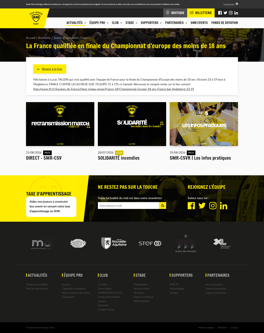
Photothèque (177, 288)
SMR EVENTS (199, 22)
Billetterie (222, 327)
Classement (68, 296)
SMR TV (174, 284)
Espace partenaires (216, 292)
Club (84, 38)
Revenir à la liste (52, 69)
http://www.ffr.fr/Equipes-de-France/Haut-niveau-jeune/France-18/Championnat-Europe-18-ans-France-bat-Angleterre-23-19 (113, 89)
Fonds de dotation (224, 22)
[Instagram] (231, 12)
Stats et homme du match (76, 292)
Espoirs (102, 301)
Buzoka (174, 292)
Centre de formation (109, 296)
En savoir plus (229, 4)
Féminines (103, 305)
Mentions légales (206, 327)
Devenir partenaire (216, 288)
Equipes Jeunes (106, 309)
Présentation (141, 284)
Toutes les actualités (66, 38)
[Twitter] (225, 12)
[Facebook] (220, 12)
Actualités (44, 38)
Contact (234, 327)
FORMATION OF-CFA (110, 292)
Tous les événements (37, 288)
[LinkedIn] (236, 12)
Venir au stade (141, 288)
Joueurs (66, 284)
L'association (105, 288)
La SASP (102, 284)
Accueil (30, 38)
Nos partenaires (214, 284)
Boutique (139, 292)
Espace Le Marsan (143, 296)
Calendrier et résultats (74, 288)
